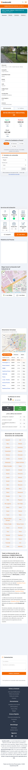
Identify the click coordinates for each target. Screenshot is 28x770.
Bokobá (20, 443)
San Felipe (20, 503)
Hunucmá (20, 473)
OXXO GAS (4, 374)
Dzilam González (8, 466)
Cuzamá (20, 458)
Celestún (20, 451)
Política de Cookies (14, 696)
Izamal (7, 477)
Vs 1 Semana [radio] (14, 143)
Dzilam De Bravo (20, 462)
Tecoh (7, 514)
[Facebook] (12, 736)
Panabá (8, 496)
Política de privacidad (14, 694)
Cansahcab (8, 451)
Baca (8, 443)
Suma (7, 511)
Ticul (8, 531)
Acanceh (8, 440)
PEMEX (3, 368)
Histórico (23, 15)
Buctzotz (8, 447)
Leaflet (11, 292)
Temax (7, 527)
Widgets (14, 711)
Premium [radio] (16, 354)
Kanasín (20, 477)
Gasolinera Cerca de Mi (14, 704)
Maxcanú (20, 484)
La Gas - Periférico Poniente (8, 379)
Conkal (7, 458)
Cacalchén (20, 447)
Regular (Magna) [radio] (7, 354)
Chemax (8, 455)
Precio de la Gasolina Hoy (14, 717)
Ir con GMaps (8, 295)
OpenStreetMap (17, 292)
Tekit (20, 519)
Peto (20, 496)
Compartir (8, 234)
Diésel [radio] (22, 354)
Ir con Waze (22, 295)
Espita (20, 466)
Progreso (20, 499)
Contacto (14, 698)
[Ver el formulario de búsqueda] (23, 2)
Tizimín (7, 539)
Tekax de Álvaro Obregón (8, 519)
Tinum (20, 531)
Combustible (5, 157)
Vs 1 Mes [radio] (21, 143)
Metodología (14, 727)
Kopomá (20, 481)
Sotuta (7, 507)
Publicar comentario (14, 673)
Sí (21, 230)
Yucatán (7, 10)
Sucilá (20, 507)
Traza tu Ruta (14, 708)
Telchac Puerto (20, 524)
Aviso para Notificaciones (14, 691)
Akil (20, 440)
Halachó (8, 470)
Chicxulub (20, 455)
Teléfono (21, 108)
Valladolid (20, 546)
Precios (10, 15)
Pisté (8, 499)
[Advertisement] (14, 32)
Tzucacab (8, 542)
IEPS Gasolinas (14, 706)
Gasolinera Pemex (6, 371)
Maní (8, 484)
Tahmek (20, 511)
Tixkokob (8, 535)
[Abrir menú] (26, 2)
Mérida (12, 10)
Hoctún (7, 473)
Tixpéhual (20, 535)
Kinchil (7, 481)
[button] (14, 280)
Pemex (3, 376)
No (6, 230)
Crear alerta (22, 234)
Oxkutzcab (20, 492)
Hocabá (20, 470)
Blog (14, 721)
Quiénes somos (14, 730)
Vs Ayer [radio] (6, 143)
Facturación (8, 108)
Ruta (24, 362)
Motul (20, 488)
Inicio (3, 10)
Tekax (20, 514)
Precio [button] (13, 357)
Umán (7, 546)
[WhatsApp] (15, 736)
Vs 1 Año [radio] (14, 146)
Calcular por (4, 162)
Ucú (20, 542)
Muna (7, 492)
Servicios (16, 15)
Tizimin (20, 539)
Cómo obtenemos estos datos (14, 174)
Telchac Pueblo (7, 524)
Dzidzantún (7, 462)
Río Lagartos (8, 503)
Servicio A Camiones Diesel (8, 382)
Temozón (20, 527)
